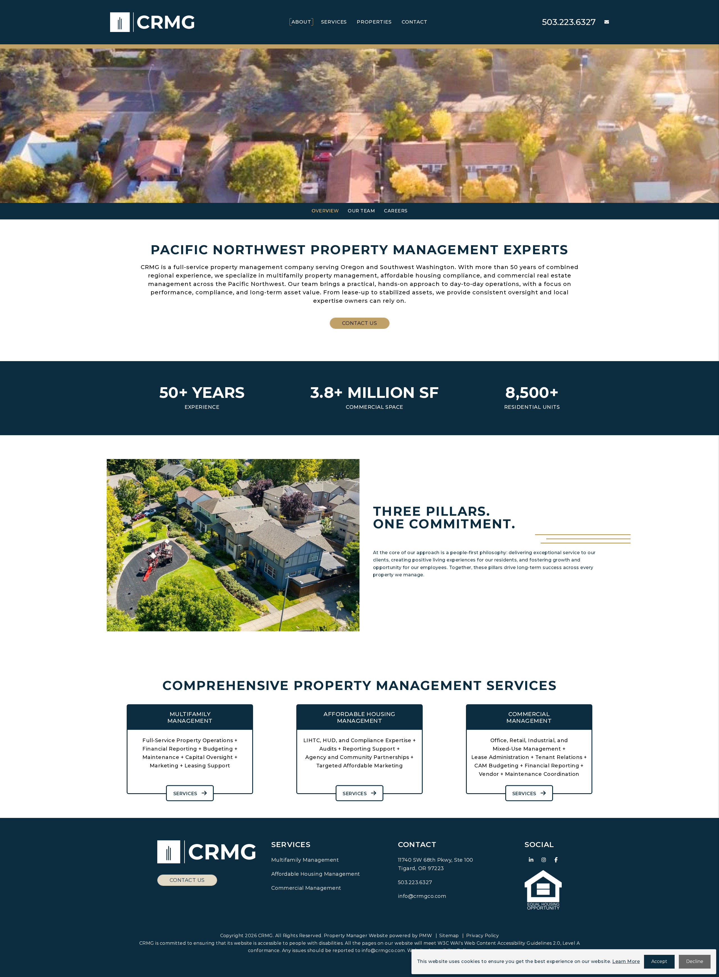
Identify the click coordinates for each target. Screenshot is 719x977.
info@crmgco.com (422, 896)
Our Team (361, 211)
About (301, 22)
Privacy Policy (482, 935)
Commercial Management (306, 888)
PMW (425, 935)
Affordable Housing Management (315, 874)
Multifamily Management (305, 860)
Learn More (626, 961)
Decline (694, 961)
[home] (152, 21)
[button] (602, 22)
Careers (395, 211)
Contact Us (359, 323)
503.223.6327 (569, 22)
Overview (325, 211)
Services (334, 22)
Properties (374, 22)
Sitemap (449, 935)
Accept (659, 961)
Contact (414, 22)
